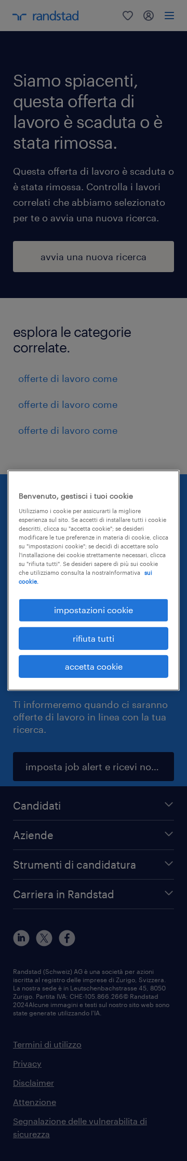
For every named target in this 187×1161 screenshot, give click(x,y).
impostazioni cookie (93, 610)
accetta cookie (94, 666)
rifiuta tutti (93, 638)
